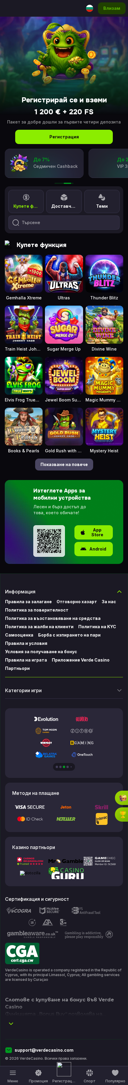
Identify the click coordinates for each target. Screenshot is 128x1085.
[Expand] (11, 1024)
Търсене (31, 222)
